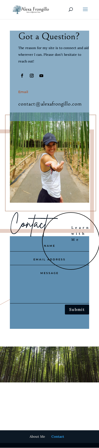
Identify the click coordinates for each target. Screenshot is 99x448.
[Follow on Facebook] (22, 75)
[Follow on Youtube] (41, 75)
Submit (77, 309)
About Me (37, 436)
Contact (57, 436)
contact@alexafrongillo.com (50, 103)
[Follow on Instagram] (32, 75)
